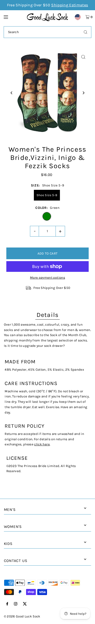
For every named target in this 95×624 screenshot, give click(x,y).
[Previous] (11, 92)
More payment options (47, 277)
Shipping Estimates (69, 5)
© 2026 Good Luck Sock (22, 616)
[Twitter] (25, 604)
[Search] (85, 32)
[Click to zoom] (83, 57)
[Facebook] (7, 604)
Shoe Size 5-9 (47, 195)
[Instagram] (15, 604)
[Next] (83, 92)
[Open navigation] (13, 17)
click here (41, 444)
